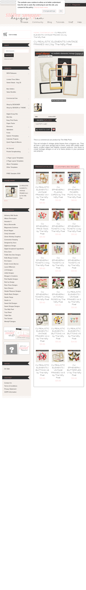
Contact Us (8, 383)
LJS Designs (8, 270)
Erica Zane (8, 252)
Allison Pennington (10, 218)
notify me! (40, 124)
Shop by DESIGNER (13, 104)
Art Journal (10, 148)
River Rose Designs (10, 285)
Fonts (8, 133)
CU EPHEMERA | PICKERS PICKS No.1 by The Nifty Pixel (74, 192)
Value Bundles (11, 92)
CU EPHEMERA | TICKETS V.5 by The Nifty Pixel (74, 263)
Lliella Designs (9, 273)
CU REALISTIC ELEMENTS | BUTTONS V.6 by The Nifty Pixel (42, 370)
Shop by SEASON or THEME (16, 107)
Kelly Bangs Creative (11, 258)
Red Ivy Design (9, 282)
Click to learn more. (41, 7)
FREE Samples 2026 (13, 173)
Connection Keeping (11, 239)
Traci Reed (8, 312)
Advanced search (8, 59)
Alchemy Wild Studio (11, 215)
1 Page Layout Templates (15, 158)
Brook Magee (8, 230)
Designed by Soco (10, 242)
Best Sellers (10, 89)
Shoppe (24, 22)
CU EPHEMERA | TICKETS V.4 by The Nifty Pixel (58, 263)
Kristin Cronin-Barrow (11, 264)
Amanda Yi (7, 221)
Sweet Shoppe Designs (12, 306)
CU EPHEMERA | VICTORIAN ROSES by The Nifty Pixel (58, 297)
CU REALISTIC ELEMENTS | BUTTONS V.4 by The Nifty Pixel (58, 334)
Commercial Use (46, 32)
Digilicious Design (10, 246)
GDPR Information (10, 392)
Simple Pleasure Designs (12, 291)
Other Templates (12, 167)
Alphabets (10, 129)
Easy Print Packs (12, 120)
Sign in (67, 5)
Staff (70, 22)
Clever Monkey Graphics (12, 236)
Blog (49, 22)
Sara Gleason (8, 288)
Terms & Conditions (10, 386)
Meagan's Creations (11, 276)
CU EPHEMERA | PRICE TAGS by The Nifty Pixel (42, 229)
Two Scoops (8, 318)
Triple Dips (7, 315)
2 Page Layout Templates (15, 161)
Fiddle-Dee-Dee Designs (12, 255)
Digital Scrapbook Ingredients (14, 249)
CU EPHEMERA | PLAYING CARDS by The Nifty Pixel (58, 192)
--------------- (10, 76)
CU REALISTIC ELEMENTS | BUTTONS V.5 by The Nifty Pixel (74, 334)
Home (36, 32)
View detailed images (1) (59, 100)
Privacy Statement (10, 389)
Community (37, 22)
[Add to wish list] (54, 129)
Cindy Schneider (9, 233)
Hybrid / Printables (13, 136)
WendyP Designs (10, 321)
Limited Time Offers (13, 79)
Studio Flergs (8, 297)
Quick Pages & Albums (14, 142)
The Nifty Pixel (9, 309)
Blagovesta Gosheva (11, 227)
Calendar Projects (12, 139)
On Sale (7, 369)
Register (76, 5)
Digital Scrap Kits (12, 114)
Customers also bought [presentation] (66, 167)
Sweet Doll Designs (10, 303)
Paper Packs (11, 123)
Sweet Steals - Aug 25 (14, 82)
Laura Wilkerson (9, 267)
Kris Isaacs (8, 261)
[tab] (43, 167)
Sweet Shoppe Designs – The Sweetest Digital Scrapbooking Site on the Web (26, 16)
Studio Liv (7, 300)
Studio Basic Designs (11, 294)
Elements (10, 126)
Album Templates (12, 164)
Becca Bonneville (10, 224)
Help (79, 22)
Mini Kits (9, 117)
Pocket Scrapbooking (14, 151)
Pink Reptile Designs (11, 279)
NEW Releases (11, 73)
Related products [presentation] (43, 167)
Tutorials (60, 22)
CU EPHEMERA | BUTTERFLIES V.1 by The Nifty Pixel (74, 370)
